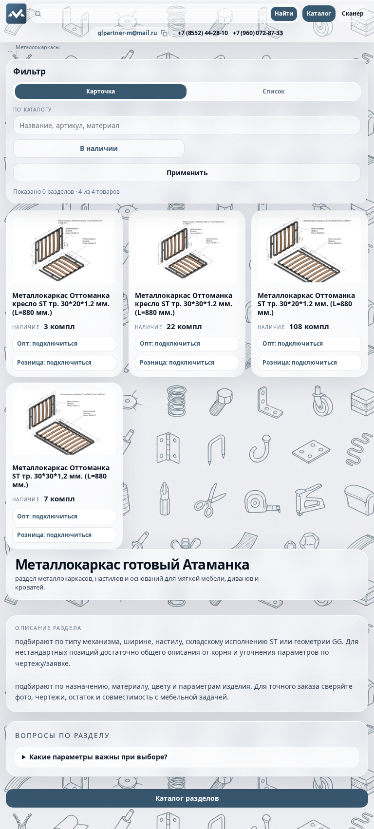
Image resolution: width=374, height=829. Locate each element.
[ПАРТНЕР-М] (16, 13)
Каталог (319, 13)
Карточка (100, 91)
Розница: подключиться (54, 362)
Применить (187, 172)
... (10, 50)
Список (273, 91)
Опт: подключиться (47, 343)
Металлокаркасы (38, 47)
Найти (284, 13)
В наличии (99, 148)
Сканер (353, 13)
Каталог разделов (187, 798)
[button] (64, 247)
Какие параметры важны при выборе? (98, 757)
